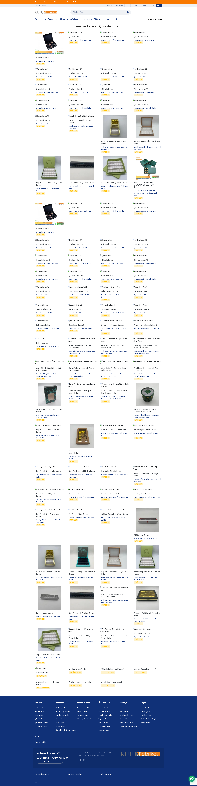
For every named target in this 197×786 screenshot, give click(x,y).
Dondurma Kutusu (41, 726)
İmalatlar (109, 5)
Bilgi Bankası (119, 5)
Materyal (87, 19)
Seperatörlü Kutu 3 (76, 309)
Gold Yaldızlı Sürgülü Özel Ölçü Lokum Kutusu (48, 369)
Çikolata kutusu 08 (108, 73)
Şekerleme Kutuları (41, 722)
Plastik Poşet (145, 722)
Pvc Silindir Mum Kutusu (78, 514)
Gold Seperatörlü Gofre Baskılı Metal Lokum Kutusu (146, 346)
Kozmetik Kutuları (104, 711)
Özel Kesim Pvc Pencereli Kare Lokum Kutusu (146, 369)
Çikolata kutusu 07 (76, 73)
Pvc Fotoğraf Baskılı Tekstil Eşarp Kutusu (147, 474)
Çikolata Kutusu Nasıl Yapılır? (112, 669)
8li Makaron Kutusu (141, 535)
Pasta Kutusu (39, 711)
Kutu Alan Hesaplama (75, 774)
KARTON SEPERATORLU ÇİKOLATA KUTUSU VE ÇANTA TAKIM (146, 184)
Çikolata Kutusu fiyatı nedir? (145, 669)
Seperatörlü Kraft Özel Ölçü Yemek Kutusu (80, 636)
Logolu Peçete (146, 715)
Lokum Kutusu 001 (43, 343)
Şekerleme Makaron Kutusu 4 (112, 325)
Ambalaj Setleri (61, 708)
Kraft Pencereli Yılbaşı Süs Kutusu (114, 429)
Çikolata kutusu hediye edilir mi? (81, 682)
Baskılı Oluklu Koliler (105, 715)
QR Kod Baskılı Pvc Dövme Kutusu (114, 514)
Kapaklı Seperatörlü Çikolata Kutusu (80, 121)
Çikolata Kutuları (40, 719)
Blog (127, 5)
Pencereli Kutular (104, 708)
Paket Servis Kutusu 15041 (79, 291)
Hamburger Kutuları (63, 715)
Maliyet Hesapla (105, 774)
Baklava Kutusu (40, 708)
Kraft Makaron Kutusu (44, 613)
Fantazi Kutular (61, 19)
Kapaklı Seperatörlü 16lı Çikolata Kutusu (147, 142)
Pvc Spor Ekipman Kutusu (111, 494)
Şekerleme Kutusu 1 (44, 325)
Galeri (144, 5)
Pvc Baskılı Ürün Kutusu (78, 494)
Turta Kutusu (39, 715)
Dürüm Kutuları (61, 719)
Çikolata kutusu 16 (108, 104)
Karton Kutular (124, 708)
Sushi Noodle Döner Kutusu (66, 730)
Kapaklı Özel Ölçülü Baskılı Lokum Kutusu (82, 572)
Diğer (96, 19)
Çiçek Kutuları (82, 711)
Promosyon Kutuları (84, 708)
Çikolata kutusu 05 (141, 36)
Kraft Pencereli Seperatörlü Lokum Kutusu (79, 452)
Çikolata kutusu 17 (141, 104)
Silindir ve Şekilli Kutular (85, 719)
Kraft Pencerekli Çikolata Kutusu (81, 182)
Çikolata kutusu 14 (43, 104)
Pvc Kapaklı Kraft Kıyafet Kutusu (48, 471)
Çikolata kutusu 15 (76, 104)
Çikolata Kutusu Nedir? (78, 669)
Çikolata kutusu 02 (76, 36)
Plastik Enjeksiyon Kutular (128, 726)
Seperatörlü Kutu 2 (43, 309)
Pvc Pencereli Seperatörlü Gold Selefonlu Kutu (114, 636)
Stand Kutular (103, 722)
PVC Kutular (124, 711)
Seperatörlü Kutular (105, 719)
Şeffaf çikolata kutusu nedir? (112, 682)
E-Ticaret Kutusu (104, 726)
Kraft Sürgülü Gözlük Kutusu (145, 429)
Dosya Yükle (135, 5)
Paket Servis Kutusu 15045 (111, 291)
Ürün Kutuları (75, 19)
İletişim (115, 19)
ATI (36, 782)
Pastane (38, 19)
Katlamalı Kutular (40, 742)
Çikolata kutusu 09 (141, 73)
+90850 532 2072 (52, 758)
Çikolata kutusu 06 (43, 73)
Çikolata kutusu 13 (141, 89)
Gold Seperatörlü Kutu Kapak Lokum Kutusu (112, 346)
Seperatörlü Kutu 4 (108, 309)
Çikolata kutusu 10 (43, 89)
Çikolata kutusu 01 (43, 57)
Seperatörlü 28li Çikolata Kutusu (114, 182)
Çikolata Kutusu (42, 672)
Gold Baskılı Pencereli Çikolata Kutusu (113, 142)
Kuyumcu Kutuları (104, 730)
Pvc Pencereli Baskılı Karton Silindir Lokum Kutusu (145, 410)
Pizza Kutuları (61, 726)
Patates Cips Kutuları (63, 711)
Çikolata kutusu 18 (43, 120)
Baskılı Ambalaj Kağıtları (149, 719)
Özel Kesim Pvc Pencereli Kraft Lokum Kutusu (113, 369)
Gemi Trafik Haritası (42, 774)
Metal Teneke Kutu (126, 715)
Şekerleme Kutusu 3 (76, 325)
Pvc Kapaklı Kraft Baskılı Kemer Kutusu (48, 515)
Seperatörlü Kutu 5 (141, 309)
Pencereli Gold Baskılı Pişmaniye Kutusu (147, 614)
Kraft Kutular (124, 719)
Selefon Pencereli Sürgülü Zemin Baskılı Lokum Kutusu (114, 391)
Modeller (105, 19)
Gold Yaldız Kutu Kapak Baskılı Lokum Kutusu (80, 346)
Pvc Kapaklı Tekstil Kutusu (144, 494)
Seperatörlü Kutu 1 (141, 291)
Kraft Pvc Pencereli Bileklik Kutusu (82, 471)
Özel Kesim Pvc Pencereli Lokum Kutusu (49, 410)
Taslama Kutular (82, 715)
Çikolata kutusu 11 (76, 89)
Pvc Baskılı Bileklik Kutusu (111, 471)
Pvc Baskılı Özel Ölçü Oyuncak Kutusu (48, 495)
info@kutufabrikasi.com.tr (51, 762)
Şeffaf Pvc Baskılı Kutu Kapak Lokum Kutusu (80, 391)
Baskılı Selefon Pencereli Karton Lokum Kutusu (81, 369)
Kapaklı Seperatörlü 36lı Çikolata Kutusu (49, 183)
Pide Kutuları (60, 722)
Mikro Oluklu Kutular (126, 722)
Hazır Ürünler (145, 708)
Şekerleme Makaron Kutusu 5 (145, 325)
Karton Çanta (145, 711)
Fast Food (48, 19)
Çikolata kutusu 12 (108, 89)
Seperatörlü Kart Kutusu (143, 633)
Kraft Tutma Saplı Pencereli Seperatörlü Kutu (112, 595)
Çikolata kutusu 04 (108, 36)
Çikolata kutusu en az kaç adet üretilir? (48, 683)
